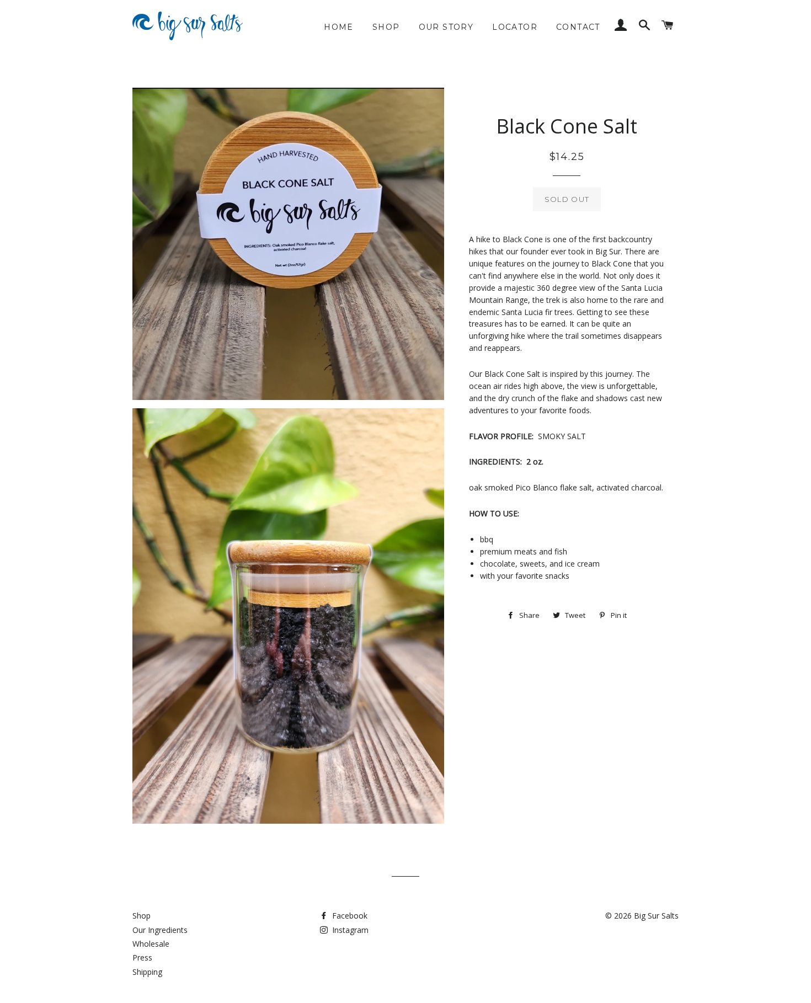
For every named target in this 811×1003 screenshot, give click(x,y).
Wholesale (150, 943)
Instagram (349, 930)
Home (339, 27)
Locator (514, 27)
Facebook (348, 915)
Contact (578, 27)
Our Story (446, 27)
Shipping (147, 972)
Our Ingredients (160, 930)
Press (142, 957)
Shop (386, 27)
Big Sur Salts (656, 915)
